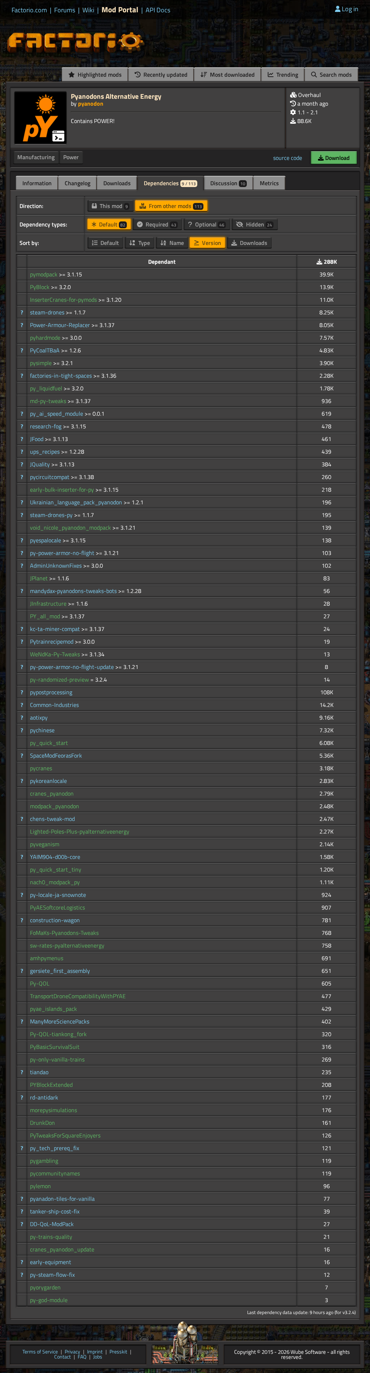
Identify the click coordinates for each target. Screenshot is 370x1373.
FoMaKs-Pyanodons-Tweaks (64, 932)
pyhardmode (46, 337)
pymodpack (44, 274)
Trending (286, 74)
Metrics (269, 183)
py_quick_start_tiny (55, 869)
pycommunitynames (55, 1173)
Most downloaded (231, 74)
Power (71, 157)
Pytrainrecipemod (52, 641)
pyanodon (90, 103)
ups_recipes (45, 451)
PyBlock (40, 287)
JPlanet (39, 578)
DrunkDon (42, 1122)
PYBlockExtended (51, 1084)
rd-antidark (44, 1097)
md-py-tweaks (49, 401)
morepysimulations (53, 1110)
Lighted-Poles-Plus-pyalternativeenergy (79, 831)
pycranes (41, 768)
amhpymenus (46, 958)
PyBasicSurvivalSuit (54, 1046)
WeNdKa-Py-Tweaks (55, 654)
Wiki (88, 10)
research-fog (46, 426)
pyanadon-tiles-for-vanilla (62, 1198)
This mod (113, 206)
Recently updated (165, 74)
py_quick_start (49, 742)
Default (111, 224)
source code (287, 157)
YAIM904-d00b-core (55, 856)
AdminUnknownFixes (56, 565)
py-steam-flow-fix (52, 1274)
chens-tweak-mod (52, 818)
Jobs (97, 1357)
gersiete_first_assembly (60, 970)
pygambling (44, 1160)
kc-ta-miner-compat (55, 628)
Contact (62, 1357)
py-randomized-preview (60, 679)
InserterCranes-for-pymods (64, 299)
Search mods (335, 74)
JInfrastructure (49, 603)
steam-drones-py (52, 514)
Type (143, 242)
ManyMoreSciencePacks (59, 1021)
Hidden (258, 224)
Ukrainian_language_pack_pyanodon (77, 502)
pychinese (42, 730)
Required (160, 224)
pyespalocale (46, 540)
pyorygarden (45, 1287)
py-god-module (49, 1300)
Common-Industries (54, 704)
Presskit (118, 1352)
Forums (64, 10)
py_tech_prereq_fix (54, 1148)
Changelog (77, 183)
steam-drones (48, 312)
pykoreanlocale (48, 780)
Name (176, 242)
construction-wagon (55, 920)
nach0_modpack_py (55, 882)
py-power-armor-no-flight (63, 552)
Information (37, 183)
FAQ (82, 1357)
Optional (209, 224)
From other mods (174, 206)
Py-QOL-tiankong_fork (58, 1034)
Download (337, 157)
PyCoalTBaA (45, 350)
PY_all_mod (45, 616)
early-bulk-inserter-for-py (62, 489)
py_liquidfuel (47, 388)
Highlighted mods (99, 74)
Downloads (117, 183)
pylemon (40, 1186)
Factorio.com (29, 10)
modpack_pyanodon (54, 806)
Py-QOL (40, 983)
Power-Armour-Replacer (60, 325)
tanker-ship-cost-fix (54, 1211)
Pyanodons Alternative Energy (116, 96)
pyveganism (44, 844)
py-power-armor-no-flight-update (72, 666)
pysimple (41, 363)
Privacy (72, 1352)
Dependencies (170, 183)
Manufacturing (36, 157)
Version (211, 242)
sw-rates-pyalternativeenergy (67, 945)
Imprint (95, 1352)
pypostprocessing (51, 692)
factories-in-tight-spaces (61, 375)
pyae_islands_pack (53, 1008)
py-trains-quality (51, 1236)
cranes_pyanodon (52, 793)
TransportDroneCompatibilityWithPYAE (78, 996)
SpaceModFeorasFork (56, 755)
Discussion (227, 183)
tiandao (39, 1072)
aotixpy (39, 717)
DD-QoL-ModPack (52, 1224)
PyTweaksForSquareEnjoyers (65, 1135)
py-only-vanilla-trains (57, 1059)
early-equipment (50, 1262)
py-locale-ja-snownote (58, 894)
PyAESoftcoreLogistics (57, 907)
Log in (350, 9)
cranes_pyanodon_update (62, 1249)
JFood (37, 439)
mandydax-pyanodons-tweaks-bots (74, 590)
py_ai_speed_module (57, 413)
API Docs (158, 10)
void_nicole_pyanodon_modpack (71, 527)
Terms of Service (40, 1352)
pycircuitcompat (50, 477)
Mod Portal (120, 9)
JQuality (40, 464)
